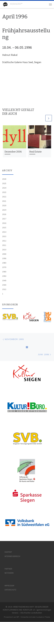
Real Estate (35, 151)
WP (18, 617)
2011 (4, 245)
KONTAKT (8, 552)
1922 (4, 289)
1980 (4, 263)
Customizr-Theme (43, 617)
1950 (4, 276)
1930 (4, 285)
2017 (4, 218)
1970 (4, 267)
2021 (4, 201)
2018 (4, 214)
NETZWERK (9, 573)
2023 (4, 192)
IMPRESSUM (9, 585)
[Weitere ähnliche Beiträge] (48, 118)
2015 (4, 227)
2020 (4, 205)
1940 (4, 280)
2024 (4, 188)
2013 (4, 236)
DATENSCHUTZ (10, 590)
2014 (4, 232)
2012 (4, 240)
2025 (4, 183)
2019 (4, 210)
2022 (4, 196)
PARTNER (8, 569)
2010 (4, 249)
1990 (4, 258)
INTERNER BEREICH (12, 556)
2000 (4, 254)
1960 (4, 271)
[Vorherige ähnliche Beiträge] (41, 118)
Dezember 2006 (13, 151)
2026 (4, 179)
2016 (4, 223)
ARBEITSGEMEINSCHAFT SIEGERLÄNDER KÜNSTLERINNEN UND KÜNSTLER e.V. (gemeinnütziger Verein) (27, 610)
